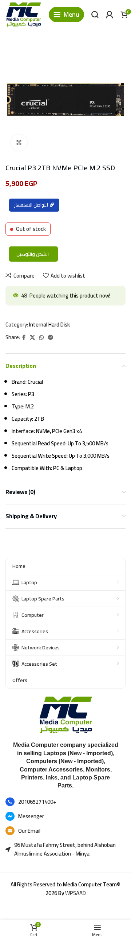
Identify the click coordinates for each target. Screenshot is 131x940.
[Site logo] (23, 14)
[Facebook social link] (24, 337)
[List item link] (65, 802)
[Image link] (65, 714)
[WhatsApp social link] (41, 337)
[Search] (95, 14)
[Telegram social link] (50, 337)
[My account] (109, 14)
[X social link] (32, 337)
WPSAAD (75, 893)
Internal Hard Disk (49, 324)
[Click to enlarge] (19, 142)
